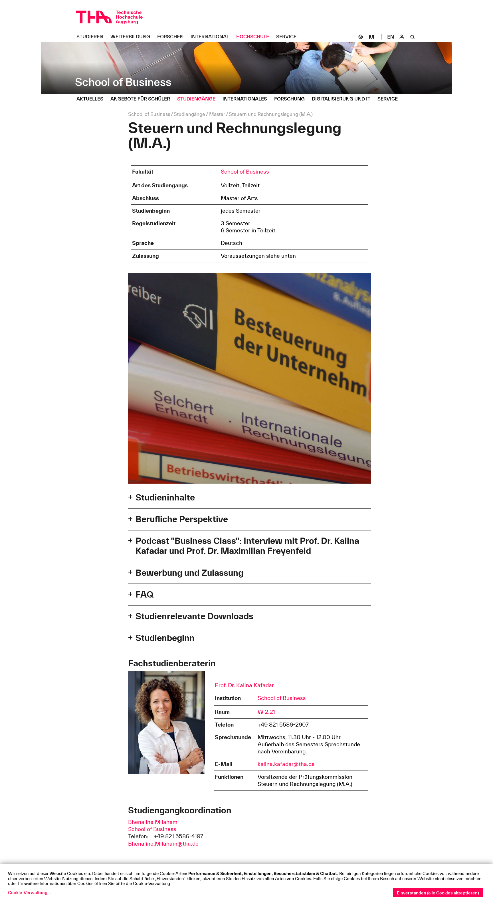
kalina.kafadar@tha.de (286, 764)
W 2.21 (266, 712)
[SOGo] (360, 36)
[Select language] (390, 36)
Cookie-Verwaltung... (29, 892)
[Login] (401, 36)
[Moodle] (371, 36)
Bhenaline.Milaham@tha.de (163, 843)
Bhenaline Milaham (152, 822)
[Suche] (412, 36)
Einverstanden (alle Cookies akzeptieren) (438, 892)
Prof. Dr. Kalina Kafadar (244, 685)
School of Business (245, 171)
